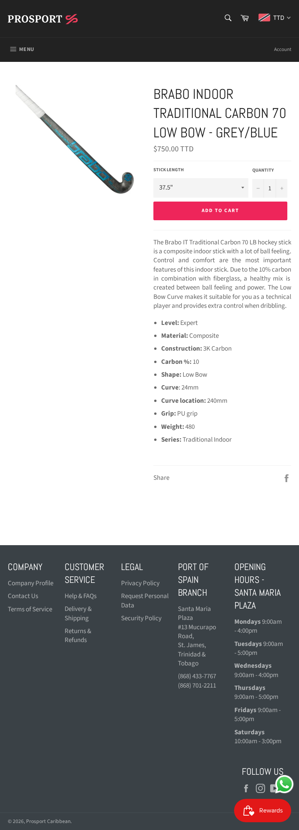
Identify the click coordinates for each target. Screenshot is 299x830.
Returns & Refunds (78, 635)
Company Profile (30, 583)
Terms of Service (30, 609)
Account (282, 49)
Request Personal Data (145, 600)
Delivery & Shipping (78, 613)
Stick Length (168, 170)
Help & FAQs (81, 596)
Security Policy (141, 618)
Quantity (263, 170)
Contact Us (23, 596)
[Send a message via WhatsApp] (284, 784)
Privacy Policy (140, 583)
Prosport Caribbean (48, 821)
